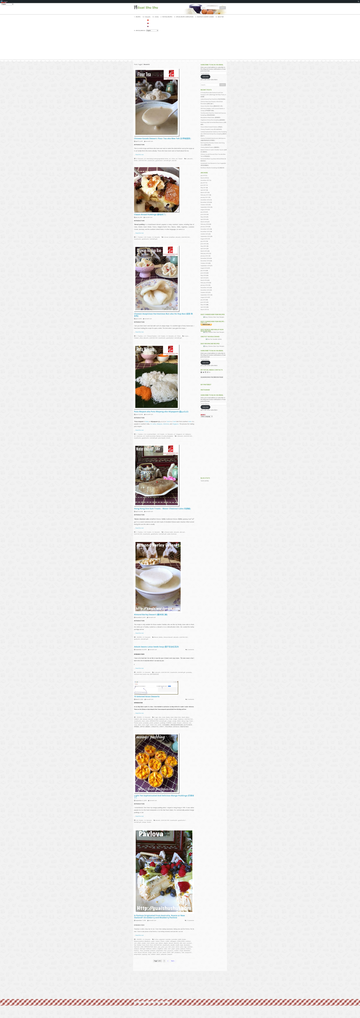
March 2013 (204, 309)
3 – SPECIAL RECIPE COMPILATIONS (184, 17)
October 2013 (204, 292)
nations (154, 949)
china (141, 338)
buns (186, 336)
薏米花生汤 (176, 726)
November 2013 (205, 290)
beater (184, 939)
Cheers (162, 941)
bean (172, 717)
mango (174, 721)
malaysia (136, 949)
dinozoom (166, 1002)
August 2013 (204, 297)
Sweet (152, 725)
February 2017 (205, 195)
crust (148, 943)
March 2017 (204, 192)
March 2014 (204, 280)
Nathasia (149, 949)
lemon (177, 947)
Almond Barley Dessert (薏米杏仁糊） (151, 614)
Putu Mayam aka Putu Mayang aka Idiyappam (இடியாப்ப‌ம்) (161, 411)
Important (137, 947)
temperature (137, 954)
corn (135, 943)
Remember (187, 950)
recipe (181, 950)
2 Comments (190, 649)
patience (182, 949)
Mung (183, 721)
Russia (140, 952)
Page (187, 721)
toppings (144, 954)
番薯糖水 (148, 726)
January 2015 (204, 256)
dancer (161, 943)
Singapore (175, 424)
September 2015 (205, 236)
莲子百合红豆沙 (154, 674)
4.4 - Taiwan (179, 158)
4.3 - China (172, 158)
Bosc (179, 717)
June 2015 (203, 244)
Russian (145, 952)
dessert (145, 719)
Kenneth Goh (149, 141)
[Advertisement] (180, 46)
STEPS (169, 952)
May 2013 (203, 304)
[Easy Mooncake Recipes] (213, 346)
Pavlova (188, 949)
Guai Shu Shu (148, 7)
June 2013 (203, 302)
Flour (167, 719)
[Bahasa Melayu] (152, 26)
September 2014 (205, 265)
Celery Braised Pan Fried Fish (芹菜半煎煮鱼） (213, 99)
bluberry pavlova (139, 941)
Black (176, 717)
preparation (159, 950)
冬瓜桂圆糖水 (166, 725)
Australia (168, 939)
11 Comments (190, 920)
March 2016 (204, 222)
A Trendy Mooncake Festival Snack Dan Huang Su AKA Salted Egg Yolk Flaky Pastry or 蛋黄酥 (213, 95)
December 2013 (205, 287)
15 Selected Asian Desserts (146, 696)
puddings (162, 723)
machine (190, 947)
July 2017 (203, 183)
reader (174, 723)
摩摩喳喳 (136, 726)
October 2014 (204, 263)
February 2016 (205, 224)
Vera (155, 725)
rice (190, 723)
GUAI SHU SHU (143, 160)
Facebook (162, 719)
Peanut (136, 723)
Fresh (147, 945)
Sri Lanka (153, 424)
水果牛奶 (142, 726)
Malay (147, 421)
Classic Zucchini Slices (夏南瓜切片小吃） (212, 106)
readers (176, 950)
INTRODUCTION (154, 721)
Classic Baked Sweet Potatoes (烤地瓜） (212, 127)
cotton (139, 943)
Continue (188, 941)
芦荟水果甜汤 (168, 726)
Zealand (169, 954)
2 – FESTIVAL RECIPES (166, 17)
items (155, 947)
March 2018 (204, 178)
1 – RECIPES (137, 17)
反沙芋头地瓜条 (188, 725)
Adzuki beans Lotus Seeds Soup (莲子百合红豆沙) (156, 646)
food (143, 945)
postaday (189, 672)
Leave (173, 947)
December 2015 (205, 229)
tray (149, 954)
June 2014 (203, 273)
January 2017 (204, 197)
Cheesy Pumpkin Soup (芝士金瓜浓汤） (212, 129)
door (184, 943)
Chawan (136, 338)
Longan (169, 721)
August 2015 (204, 239)
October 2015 (204, 234)
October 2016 (204, 205)
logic (185, 947)
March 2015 (204, 251)
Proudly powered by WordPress (143, 1002)
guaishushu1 (159, 160)
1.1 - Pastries (139, 237)
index (147, 721)
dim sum (182, 532)
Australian (174, 939)
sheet (154, 952)
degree (166, 943)
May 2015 (203, 246)
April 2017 (203, 190)
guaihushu (137, 639)
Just (166, 947)
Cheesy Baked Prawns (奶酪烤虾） (210, 147)
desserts (190, 158)
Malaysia (159, 424)
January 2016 (204, 226)
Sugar (147, 725)
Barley (161, 637)
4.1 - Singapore (178, 434)
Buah (183, 717)
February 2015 (205, 253)
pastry (178, 949)
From (151, 945)
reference (185, 723)
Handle (173, 945)
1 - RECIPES (139, 637)
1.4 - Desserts (139, 158)
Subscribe (205, 77)
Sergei (150, 952)
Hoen (143, 721)
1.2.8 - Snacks (147, 237)
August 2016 (204, 209)
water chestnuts (172, 534)
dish (181, 943)
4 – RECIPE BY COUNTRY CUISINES (204, 17)
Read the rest (139, 154)
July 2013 (203, 300)
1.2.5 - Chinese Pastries (150, 336)
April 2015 (203, 248)
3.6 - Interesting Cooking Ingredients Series (156, 158)
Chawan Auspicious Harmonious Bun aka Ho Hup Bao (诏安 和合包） (163, 314)
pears (140, 723)
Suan (143, 725)
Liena (181, 947)
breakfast (172, 237)
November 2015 (205, 231)
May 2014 (203, 275)
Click (141, 719)
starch (164, 952)
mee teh (174, 160)
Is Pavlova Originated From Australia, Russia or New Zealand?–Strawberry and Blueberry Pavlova (159, 916)
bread (166, 237)
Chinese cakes (169, 532)
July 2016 (203, 212)
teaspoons (188, 952)
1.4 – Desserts (146, 17)
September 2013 (205, 295)
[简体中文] (152, 20)
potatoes (156, 723)
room (135, 952)
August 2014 (204, 268)
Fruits (170, 719)
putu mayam (161, 438)
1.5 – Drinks (155, 17)
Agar (156, 717)
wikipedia (163, 954)
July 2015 (203, 241)
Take (183, 952)
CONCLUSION (181, 941)
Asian (163, 717)
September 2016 (205, 207)
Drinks (136, 160)
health (177, 945)
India (189, 421)
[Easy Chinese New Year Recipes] (213, 317)
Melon (179, 721)
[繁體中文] (152, 23)
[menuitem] (358, 1)
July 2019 (203, 175)
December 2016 (205, 200)
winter (160, 725)
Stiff (172, 952)
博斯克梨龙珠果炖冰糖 (177, 725)
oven (169, 949)
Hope (181, 945)
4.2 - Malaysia (187, 434)
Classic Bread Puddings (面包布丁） (150, 214)
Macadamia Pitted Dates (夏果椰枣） (211, 117)
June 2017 (203, 185)
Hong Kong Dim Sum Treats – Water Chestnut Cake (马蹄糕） (163, 508)
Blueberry (147, 941)
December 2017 (205, 180)
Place (141, 950)
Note (165, 949)
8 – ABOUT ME (220, 17)
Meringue (143, 949)
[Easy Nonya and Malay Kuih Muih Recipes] (213, 332)
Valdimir (153, 954)
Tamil (168, 421)
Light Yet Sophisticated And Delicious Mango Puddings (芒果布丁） (164, 796)
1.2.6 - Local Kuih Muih (150, 434)
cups (156, 943)
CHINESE (136, 719)
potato (151, 723)
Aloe (160, 717)
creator (144, 943)
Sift (158, 952)
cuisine (152, 943)
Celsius (158, 941)
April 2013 (203, 307)
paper (173, 949)
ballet (179, 939)
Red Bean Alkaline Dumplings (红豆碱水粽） (213, 168)
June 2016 (203, 214)
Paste (191, 721)
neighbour (160, 949)
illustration (187, 945)
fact (135, 945)
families (139, 945)
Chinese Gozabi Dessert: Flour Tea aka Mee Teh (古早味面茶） (163, 138)
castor (153, 941)
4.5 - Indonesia (138, 436)
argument (162, 939)
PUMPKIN (169, 723)
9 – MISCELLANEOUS (139, 30)
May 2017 (203, 187)
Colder (167, 941)
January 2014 (204, 285)
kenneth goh (167, 160)
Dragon (156, 719)
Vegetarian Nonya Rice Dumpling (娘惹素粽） (213, 120)
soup (135, 725)
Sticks (139, 725)
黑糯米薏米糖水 (184, 726)
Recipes (179, 723)
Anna (156, 939)
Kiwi (169, 947)
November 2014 (205, 261)
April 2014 (203, 278)
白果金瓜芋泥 (155, 726)
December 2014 (205, 258)
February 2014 (205, 283)
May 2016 (203, 217)
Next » (173, 961)
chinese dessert (168, 637)
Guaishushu (151, 160)
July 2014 (203, 270)
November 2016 (205, 202)
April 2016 (203, 219)
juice (159, 947)
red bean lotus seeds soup (141, 674)
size (160, 952)
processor (170, 950)
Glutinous (181, 719)
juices (163, 947)
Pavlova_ (136, 950)
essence (189, 943)
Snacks (168, 438)
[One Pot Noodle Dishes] (214, 339)
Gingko (175, 719)
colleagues (173, 941)
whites (158, 954)
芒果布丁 (161, 726)
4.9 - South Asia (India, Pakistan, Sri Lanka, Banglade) (158, 436)
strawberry (177, 952)
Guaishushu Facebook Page (212, 377)
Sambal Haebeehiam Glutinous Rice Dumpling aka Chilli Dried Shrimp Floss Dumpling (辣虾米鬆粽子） (214, 134)
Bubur (187, 717)
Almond (156, 637)
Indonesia (166, 424)
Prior (165, 950)
